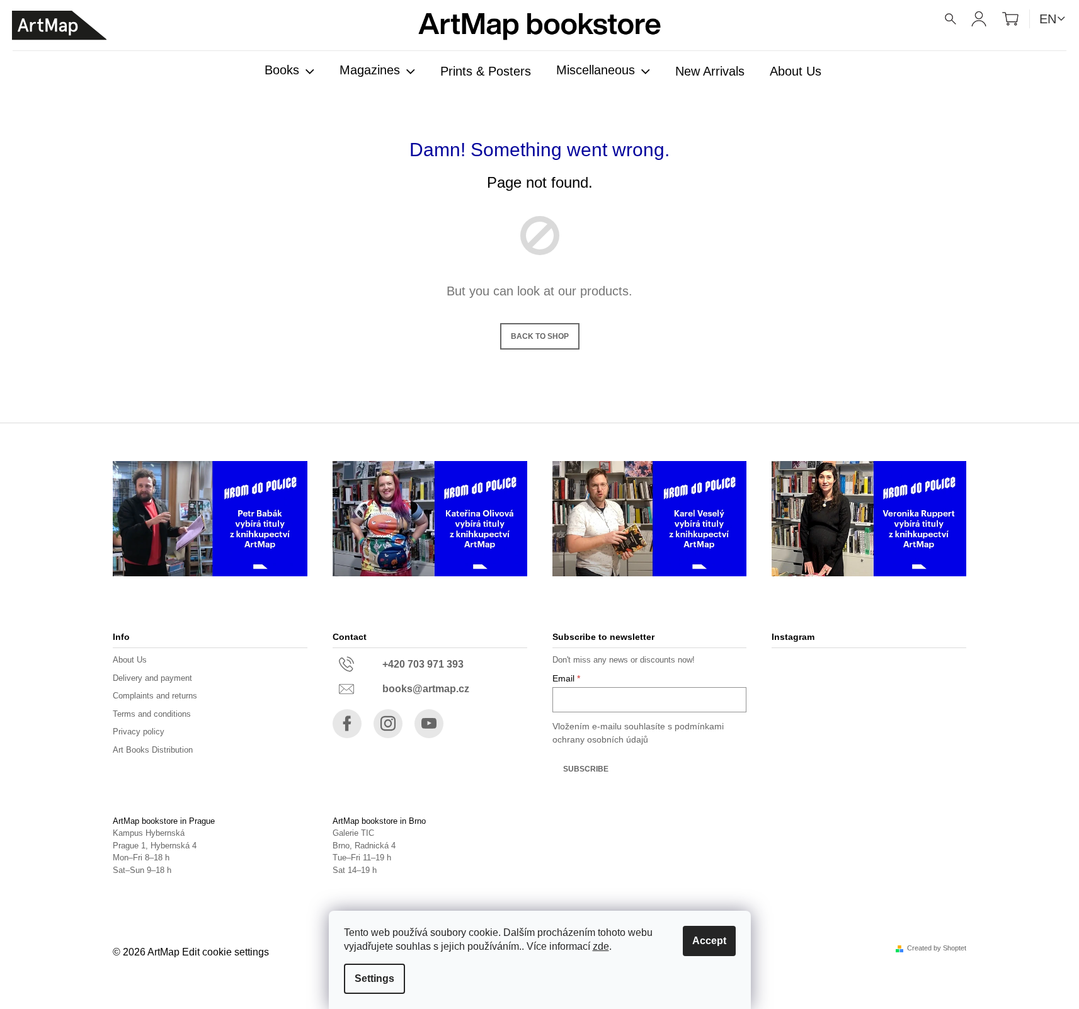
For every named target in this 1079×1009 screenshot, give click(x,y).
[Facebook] (347, 723)
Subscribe (585, 769)
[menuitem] (289, 71)
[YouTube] (428, 723)
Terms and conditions (152, 714)
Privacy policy (138, 731)
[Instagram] (388, 723)
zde (601, 946)
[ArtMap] (59, 25)
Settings (374, 978)
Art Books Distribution (153, 750)
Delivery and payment (152, 678)
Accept (709, 940)
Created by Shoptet (936, 948)
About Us (130, 659)
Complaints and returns (155, 695)
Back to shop (540, 336)
